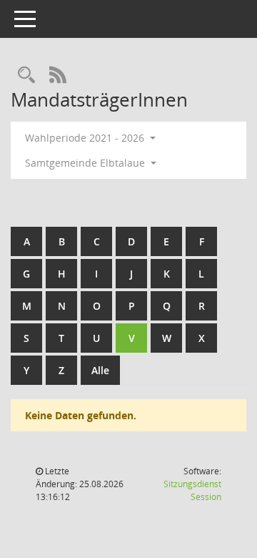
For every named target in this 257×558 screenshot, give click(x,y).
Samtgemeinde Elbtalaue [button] (86, 163)
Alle (100, 370)
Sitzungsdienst (192, 490)
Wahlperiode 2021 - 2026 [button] (86, 138)
